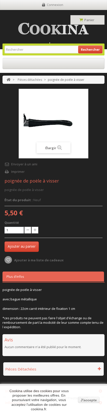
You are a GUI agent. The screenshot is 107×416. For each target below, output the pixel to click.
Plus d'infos (15, 276)
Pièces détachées (30, 80)
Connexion (55, 4)
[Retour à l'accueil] (8, 80)
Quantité (11, 223)
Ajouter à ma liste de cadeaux (38, 260)
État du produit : (18, 200)
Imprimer (18, 171)
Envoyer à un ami (24, 164)
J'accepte (89, 400)
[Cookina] (53, 28)
